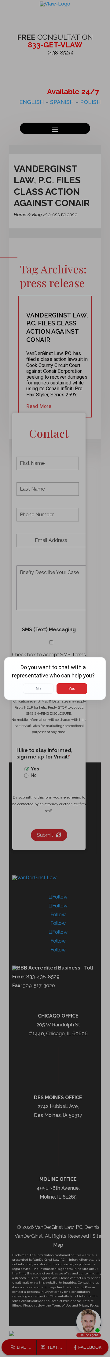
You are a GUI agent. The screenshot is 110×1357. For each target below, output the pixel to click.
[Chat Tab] (55, 678)
